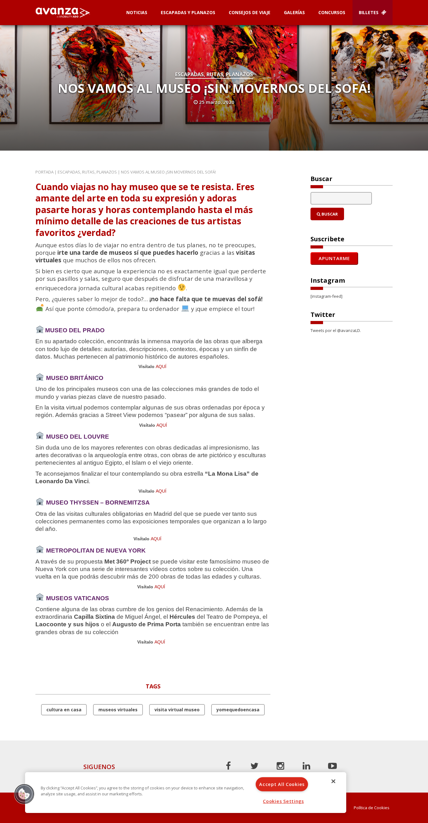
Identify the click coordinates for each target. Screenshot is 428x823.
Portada (44, 172)
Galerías (294, 12)
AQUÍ (161, 366)
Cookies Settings (283, 801)
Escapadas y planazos (188, 12)
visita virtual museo (177, 710)
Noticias (136, 12)
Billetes (369, 12)
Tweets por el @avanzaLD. (336, 330)
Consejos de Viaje (249, 12)
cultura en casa (63, 710)
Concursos (331, 12)
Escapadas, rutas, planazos (214, 74)
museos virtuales (118, 710)
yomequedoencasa (238, 710)
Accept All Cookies (282, 784)
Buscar (329, 214)
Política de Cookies (371, 807)
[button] (24, 794)
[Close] (333, 781)
